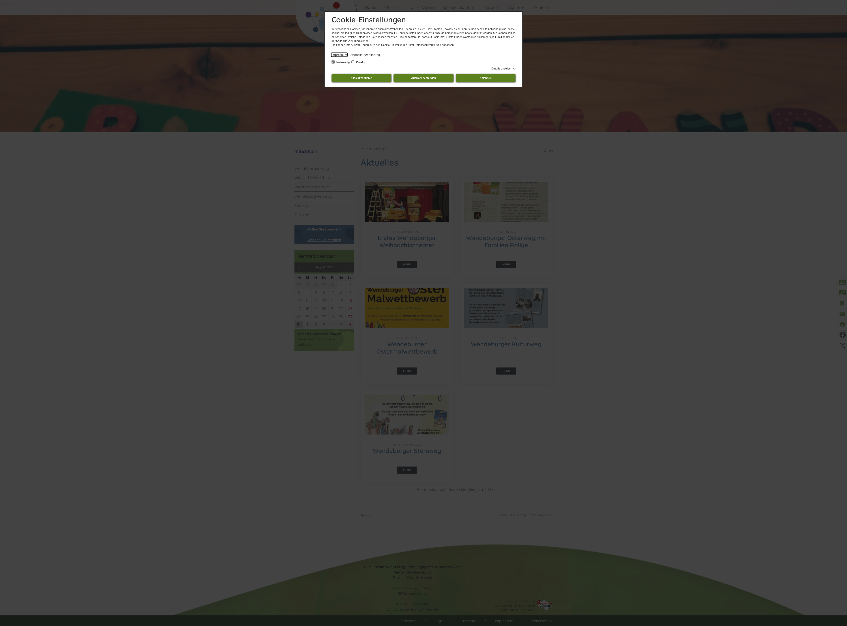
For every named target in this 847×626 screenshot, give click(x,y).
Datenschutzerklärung (364, 54)
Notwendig (343, 62)
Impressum (339, 54)
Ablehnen (485, 78)
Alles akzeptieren (361, 78)
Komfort (360, 62)
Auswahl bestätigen (423, 78)
